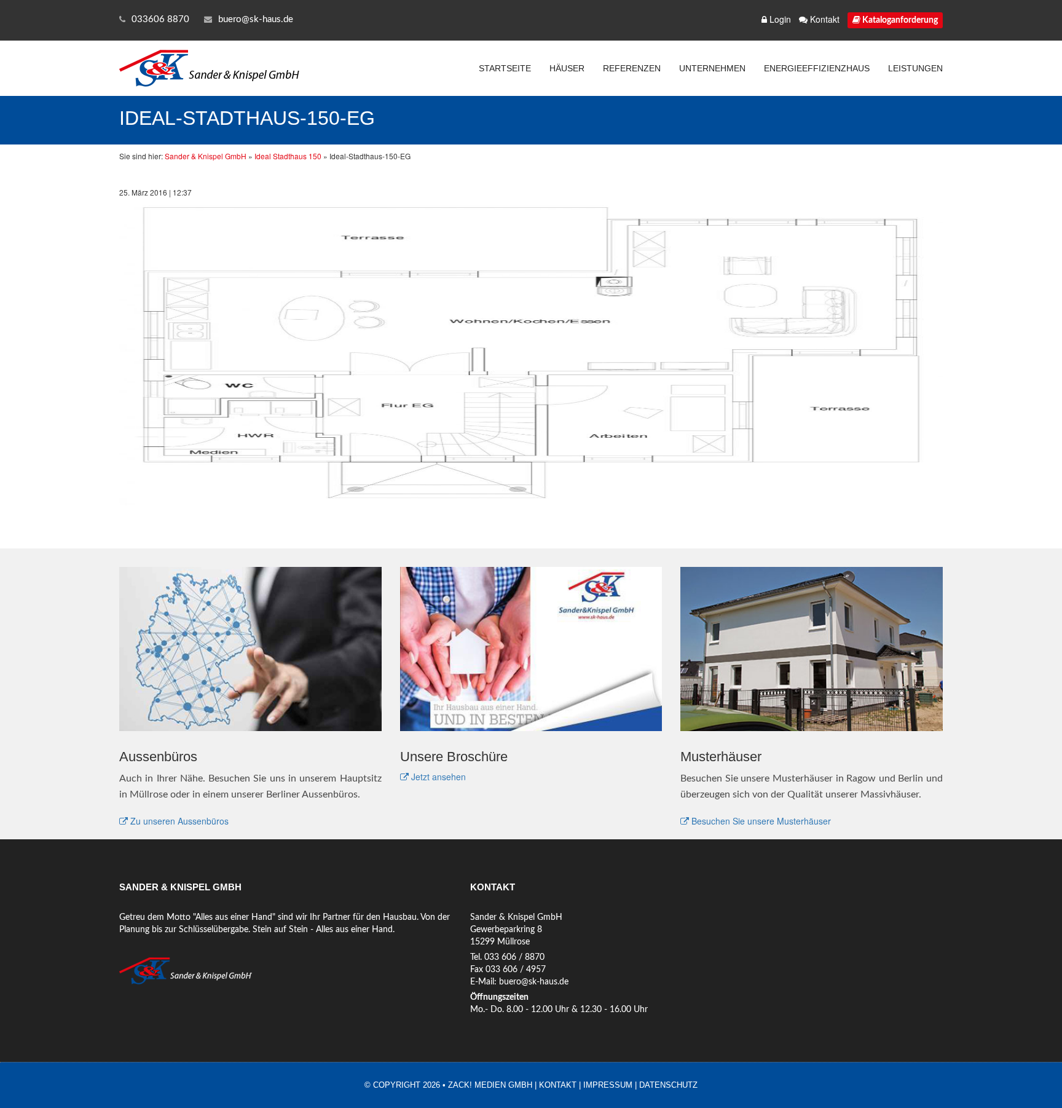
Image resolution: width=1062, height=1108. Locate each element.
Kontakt (824, 19)
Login (779, 19)
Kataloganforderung (899, 20)
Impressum (607, 1085)
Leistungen (915, 68)
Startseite (505, 68)
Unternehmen (712, 68)
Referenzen (632, 68)
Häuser (566, 68)
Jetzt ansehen (437, 776)
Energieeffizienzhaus (817, 68)
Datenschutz (668, 1085)
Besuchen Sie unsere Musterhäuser (760, 821)
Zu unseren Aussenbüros (178, 821)
